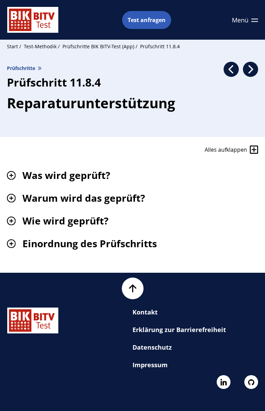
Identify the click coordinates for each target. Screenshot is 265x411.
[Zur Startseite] (33, 20)
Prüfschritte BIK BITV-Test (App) (99, 46)
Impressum (150, 365)
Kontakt (145, 312)
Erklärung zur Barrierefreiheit (179, 329)
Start (12, 46)
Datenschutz (152, 347)
